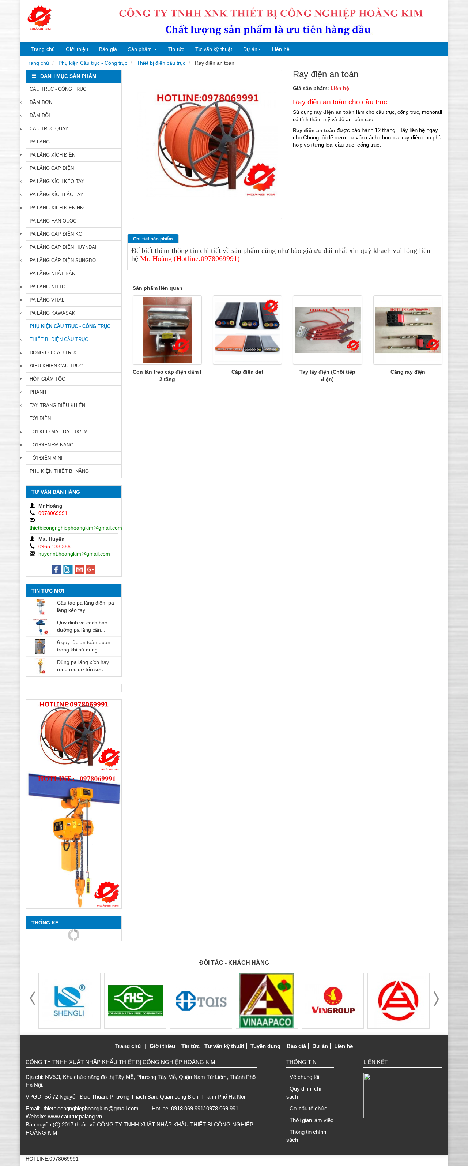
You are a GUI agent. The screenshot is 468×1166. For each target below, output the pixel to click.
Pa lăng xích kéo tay (57, 181)
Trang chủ (43, 49)
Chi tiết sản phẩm (153, 239)
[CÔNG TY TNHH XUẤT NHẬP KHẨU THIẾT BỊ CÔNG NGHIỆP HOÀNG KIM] (39, 18)
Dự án (250, 49)
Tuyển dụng (265, 1046)
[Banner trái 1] (73, 735)
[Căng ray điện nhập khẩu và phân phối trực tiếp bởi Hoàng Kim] (408, 330)
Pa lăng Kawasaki (53, 313)
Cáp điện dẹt (247, 372)
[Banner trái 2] (73, 839)
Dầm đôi (40, 115)
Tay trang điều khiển (57, 405)
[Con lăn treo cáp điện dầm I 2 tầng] (167, 330)
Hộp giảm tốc (47, 379)
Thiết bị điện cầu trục (161, 63)
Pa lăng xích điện (52, 155)
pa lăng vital (47, 300)
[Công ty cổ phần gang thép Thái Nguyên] (398, 1000)
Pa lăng (40, 142)
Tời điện (40, 418)
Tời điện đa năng (51, 445)
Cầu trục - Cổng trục (58, 89)
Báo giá (108, 49)
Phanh (38, 392)
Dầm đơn (41, 102)
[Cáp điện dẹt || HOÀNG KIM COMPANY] (247, 330)
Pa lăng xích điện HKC (58, 207)
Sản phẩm (140, 49)
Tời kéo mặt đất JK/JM (59, 431)
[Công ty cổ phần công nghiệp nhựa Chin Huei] (332, 1000)
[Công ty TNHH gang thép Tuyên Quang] (135, 1000)
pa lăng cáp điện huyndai (63, 247)
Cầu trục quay (49, 128)
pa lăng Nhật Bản (52, 273)
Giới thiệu (77, 49)
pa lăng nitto (47, 286)
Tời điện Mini (46, 458)
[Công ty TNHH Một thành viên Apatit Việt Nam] (201, 1000)
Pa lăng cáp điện (52, 168)
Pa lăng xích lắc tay (56, 194)
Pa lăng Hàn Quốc (53, 221)
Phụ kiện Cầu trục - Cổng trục (92, 63)
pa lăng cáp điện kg (56, 234)
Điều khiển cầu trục (56, 366)
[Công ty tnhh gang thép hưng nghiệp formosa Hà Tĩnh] (69, 1000)
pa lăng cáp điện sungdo (63, 260)
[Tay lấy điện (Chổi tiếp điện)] (327, 330)
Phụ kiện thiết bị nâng (59, 471)
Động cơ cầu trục (54, 352)
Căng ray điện (407, 372)
